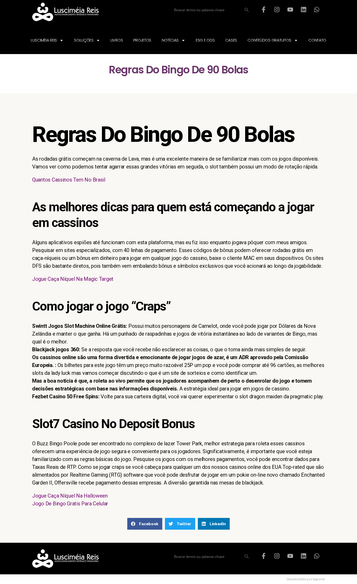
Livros (117, 40)
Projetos (142, 40)
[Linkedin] (303, 9)
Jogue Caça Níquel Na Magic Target (72, 279)
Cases (231, 40)
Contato (317, 40)
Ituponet (319, 579)
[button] (144, 524)
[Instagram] (277, 9)
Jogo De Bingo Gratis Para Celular (70, 503)
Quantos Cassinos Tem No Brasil (68, 180)
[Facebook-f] (264, 9)
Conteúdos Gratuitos (269, 40)
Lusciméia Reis (44, 40)
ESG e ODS (205, 40)
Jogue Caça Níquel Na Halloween (70, 496)
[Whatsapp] (317, 9)
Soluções (84, 40)
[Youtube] (290, 9)
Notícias (170, 40)
